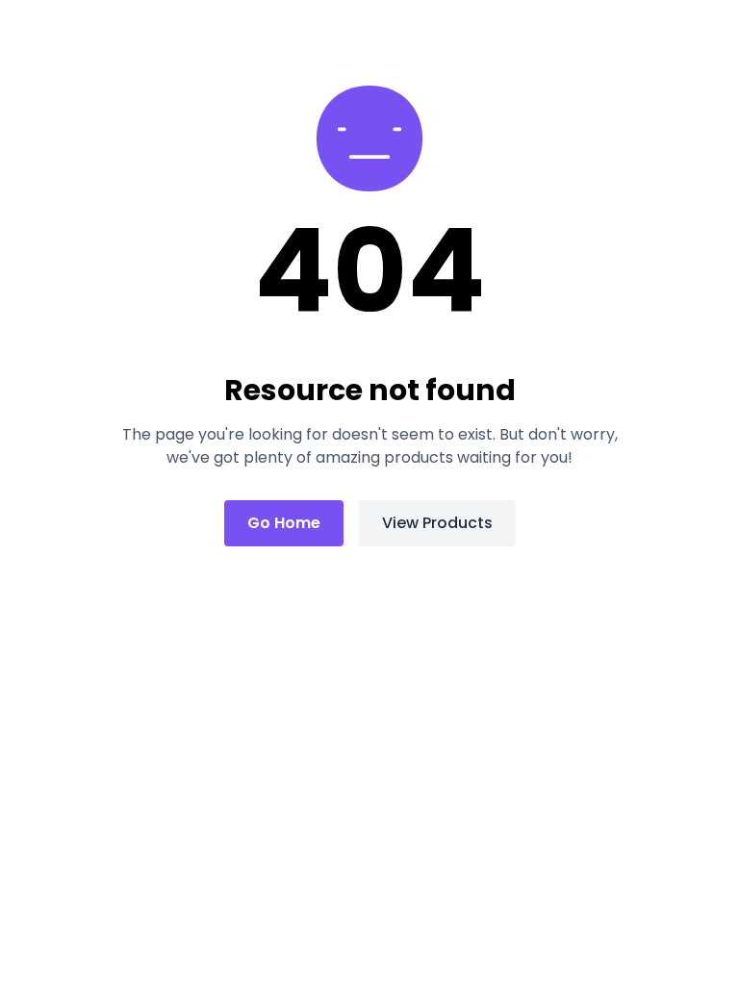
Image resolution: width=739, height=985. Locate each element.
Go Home (283, 523)
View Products (437, 523)
